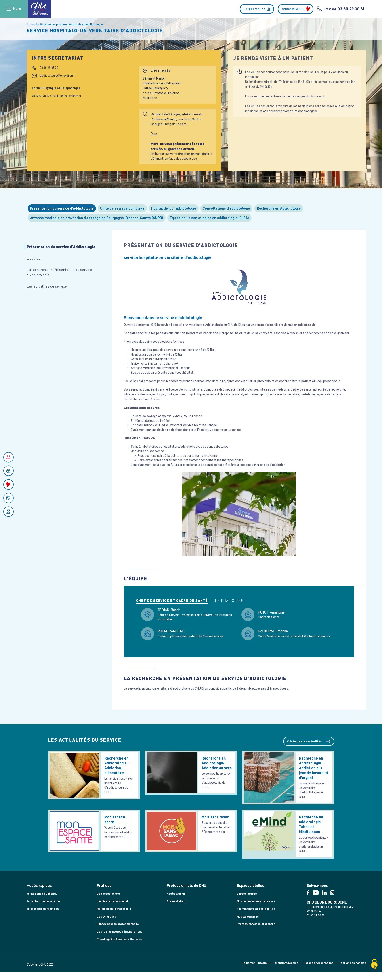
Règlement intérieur (256, 962)
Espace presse (247, 893)
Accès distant (176, 901)
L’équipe (33, 258)
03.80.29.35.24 (49, 67)
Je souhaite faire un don (43, 908)
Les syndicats (106, 916)
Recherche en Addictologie (279, 208)
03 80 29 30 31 (351, 9)
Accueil (32, 24)
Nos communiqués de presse (256, 901)
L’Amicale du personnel (112, 901)
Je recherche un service (43, 901)
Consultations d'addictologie (226, 208)
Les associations (108, 893)
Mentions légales (286, 962)
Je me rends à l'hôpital (42, 893)
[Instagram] (333, 891)
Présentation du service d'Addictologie (62, 208)
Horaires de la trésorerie (114, 908)
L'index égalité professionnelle (118, 923)
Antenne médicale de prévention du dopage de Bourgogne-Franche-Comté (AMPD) (96, 218)
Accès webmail (177, 893)
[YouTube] (317, 891)
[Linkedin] (326, 891)
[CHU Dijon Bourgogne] (39, 9)
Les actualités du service (47, 286)
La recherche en (59, 272)
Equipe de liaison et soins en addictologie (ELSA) (209, 218)
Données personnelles (318, 962)
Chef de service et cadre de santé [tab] (172, 601)
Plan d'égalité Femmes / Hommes (119, 939)
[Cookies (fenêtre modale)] (374, 964)
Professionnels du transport (256, 923)
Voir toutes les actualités (304, 741)
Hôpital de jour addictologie (173, 208)
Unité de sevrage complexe (122, 208)
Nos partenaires (248, 916)
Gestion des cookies (352, 962)
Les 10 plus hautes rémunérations (119, 931)
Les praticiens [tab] (228, 601)
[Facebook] (309, 891)
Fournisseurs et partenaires (256, 908)
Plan (154, 133)
